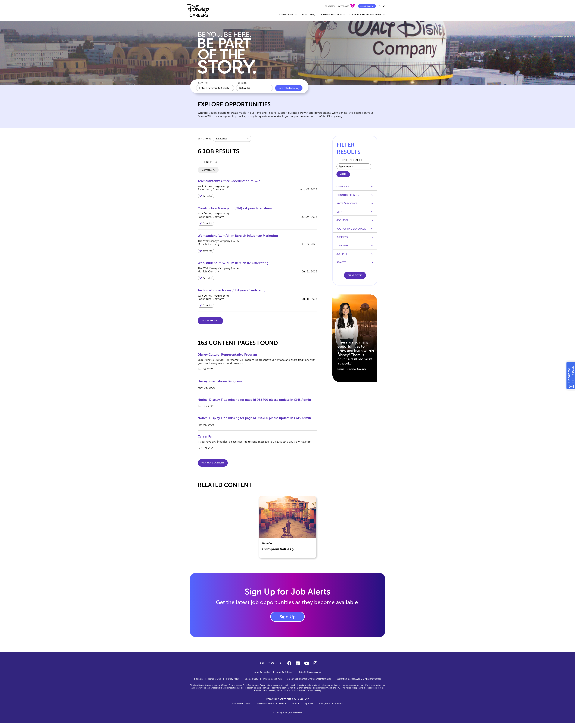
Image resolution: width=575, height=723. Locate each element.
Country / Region (347, 195)
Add (343, 174)
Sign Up (288, 616)
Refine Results (349, 160)
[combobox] (254, 88)
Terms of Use (214, 679)
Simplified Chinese (241, 703)
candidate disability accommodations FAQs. (323, 687)
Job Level (342, 220)
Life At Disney (308, 14)
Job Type (341, 253)
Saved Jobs (343, 6)
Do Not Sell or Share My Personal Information (309, 679)
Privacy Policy (232, 679)
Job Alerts (330, 6)
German (295, 703)
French (282, 703)
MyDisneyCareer (373, 679)
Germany (207, 169)
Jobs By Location (262, 672)
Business (342, 237)
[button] (206, 196)
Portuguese (324, 703)
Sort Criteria (204, 138)
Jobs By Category (284, 672)
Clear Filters (355, 275)
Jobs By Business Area (310, 672)
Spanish (339, 703)
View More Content (212, 463)
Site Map (198, 679)
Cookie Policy (251, 679)
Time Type (342, 245)
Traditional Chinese (264, 703)
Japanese (308, 703)
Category (342, 186)
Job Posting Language (351, 228)
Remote (341, 262)
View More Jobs (210, 320)
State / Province (346, 203)
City (339, 211)
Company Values (277, 549)
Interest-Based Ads (272, 679)
